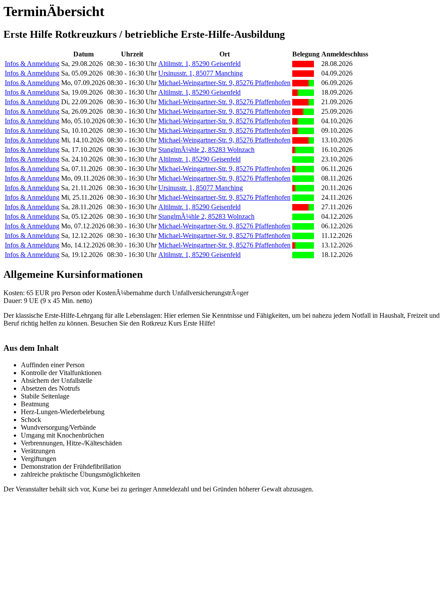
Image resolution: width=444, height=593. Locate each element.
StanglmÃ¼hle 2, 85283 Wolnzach (206, 149)
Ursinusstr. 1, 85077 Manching (200, 73)
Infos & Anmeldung (32, 63)
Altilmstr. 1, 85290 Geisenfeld (199, 63)
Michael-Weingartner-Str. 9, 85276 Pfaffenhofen (224, 82)
